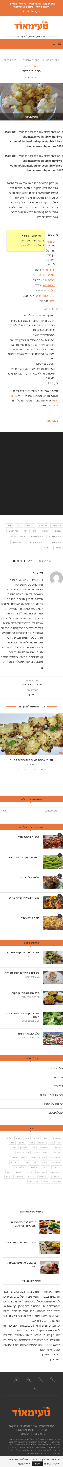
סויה (43, 1162)
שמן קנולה (56, 1182)
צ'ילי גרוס (29, 1172)
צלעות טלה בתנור (29, 877)
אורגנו (46, 1138)
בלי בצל (30, 525)
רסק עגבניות (55, 1177)
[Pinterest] (28, 11)
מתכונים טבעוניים (40, 1152)
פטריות (45, 1167)
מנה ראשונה (13, 531)
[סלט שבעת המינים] (53, 1038)
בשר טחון (41, 1143)
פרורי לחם (41, 1172)
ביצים (18, 1138)
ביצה (27, 1138)
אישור (37, 1463)
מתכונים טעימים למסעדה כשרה (21, 1264)
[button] (3, 741)
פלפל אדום (34, 1167)
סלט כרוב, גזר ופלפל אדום (31, 760)
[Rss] (24, 11)
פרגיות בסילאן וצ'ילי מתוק (24, 897)
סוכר (34, 1162)
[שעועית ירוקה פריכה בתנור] (53, 862)
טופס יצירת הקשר (49, 1349)
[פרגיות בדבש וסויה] (53, 842)
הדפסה (50, 420)
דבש (31, 1143)
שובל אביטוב (56, 1112)
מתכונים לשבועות (18, 1157)
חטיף (19, 525)
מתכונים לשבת (55, 542)
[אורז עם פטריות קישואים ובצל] (53, 957)
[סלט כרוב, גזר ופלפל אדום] (31, 734)
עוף (27, 1162)
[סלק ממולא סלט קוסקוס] (53, 998)
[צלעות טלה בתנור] (53, 882)
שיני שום (20, 1177)
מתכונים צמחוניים (31, 60)
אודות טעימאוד (35, 4)
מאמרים (13, 4)
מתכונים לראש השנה (17, 537)
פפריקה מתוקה (46, 274)
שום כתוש (42, 1177)
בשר (51, 1143)
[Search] (54, 44)
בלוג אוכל (19, 1291)
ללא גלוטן (26, 245)
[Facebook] (39, 11)
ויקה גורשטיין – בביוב (51, 1095)
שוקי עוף (31, 1177)
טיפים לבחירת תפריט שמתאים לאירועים (23, 1224)
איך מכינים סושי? (43, 7)
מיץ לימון (23, 1148)
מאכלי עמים (44, 1148)
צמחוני (58, 548)
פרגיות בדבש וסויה (28, 836)
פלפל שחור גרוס (45, 295)
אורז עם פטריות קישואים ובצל (22, 952)
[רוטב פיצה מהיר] (53, 923)
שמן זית (50, 269)
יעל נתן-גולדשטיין (53, 1103)
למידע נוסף (24, 1463)
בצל (59, 1143)
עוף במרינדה (15, 1162)
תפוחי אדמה (33, 1182)
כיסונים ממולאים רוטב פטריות (22, 972)
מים (52, 301)
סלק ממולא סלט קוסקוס (25, 993)
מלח (52, 290)
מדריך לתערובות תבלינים (21, 1242)
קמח (9, 1172)
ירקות (9, 525)
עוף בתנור (56, 1167)
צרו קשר (22, 4)
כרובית (51, 241)
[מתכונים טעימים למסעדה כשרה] (49, 1267)
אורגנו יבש (49, 285)
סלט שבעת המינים (28, 1033)
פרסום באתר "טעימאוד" (23, 7)
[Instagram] (32, 11)
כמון (12, 1143)
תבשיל (45, 1182)
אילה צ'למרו (56, 1068)
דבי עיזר (29, 77)
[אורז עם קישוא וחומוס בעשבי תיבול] (53, 1018)
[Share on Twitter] (21, 560)
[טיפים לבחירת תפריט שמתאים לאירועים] (49, 1227)
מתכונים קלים (49, 4)
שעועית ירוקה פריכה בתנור (23, 857)
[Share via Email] (14, 560)
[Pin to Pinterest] (18, 560)
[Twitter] (36, 11)
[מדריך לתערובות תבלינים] (49, 1247)
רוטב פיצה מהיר (30, 918)
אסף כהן (58, 1077)
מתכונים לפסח (37, 537)
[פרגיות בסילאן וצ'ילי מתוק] (53, 902)
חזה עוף (22, 1143)
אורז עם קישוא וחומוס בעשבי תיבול (22, 1015)
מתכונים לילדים (55, 537)
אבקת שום (49, 280)
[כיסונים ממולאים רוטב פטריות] (53, 977)
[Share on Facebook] (24, 560)
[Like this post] (28, 560)
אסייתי (36, 1138)
